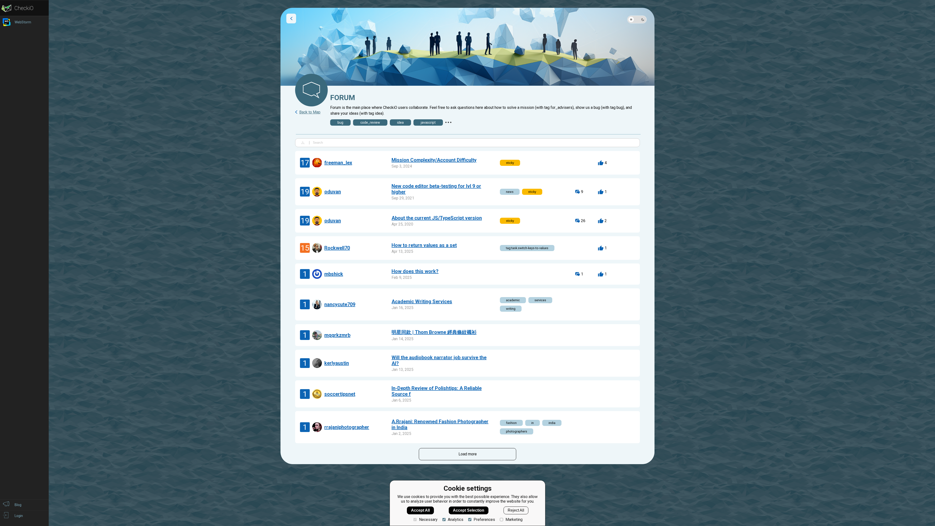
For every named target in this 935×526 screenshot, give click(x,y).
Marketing (513, 519)
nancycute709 (339, 304)
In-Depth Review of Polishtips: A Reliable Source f (437, 391)
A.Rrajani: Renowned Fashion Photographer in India (440, 424)
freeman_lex (338, 163)
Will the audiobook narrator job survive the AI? (439, 360)
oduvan (332, 192)
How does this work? (415, 271)
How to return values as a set (424, 245)
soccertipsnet (339, 394)
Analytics (455, 519)
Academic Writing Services (422, 301)
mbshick (333, 274)
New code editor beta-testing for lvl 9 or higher (436, 189)
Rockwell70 (337, 248)
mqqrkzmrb (337, 335)
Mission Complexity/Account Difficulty (434, 160)
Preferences (484, 519)
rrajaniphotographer (346, 427)
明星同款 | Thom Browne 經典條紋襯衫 (434, 332)
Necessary (428, 519)
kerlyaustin (336, 363)
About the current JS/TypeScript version (437, 218)
